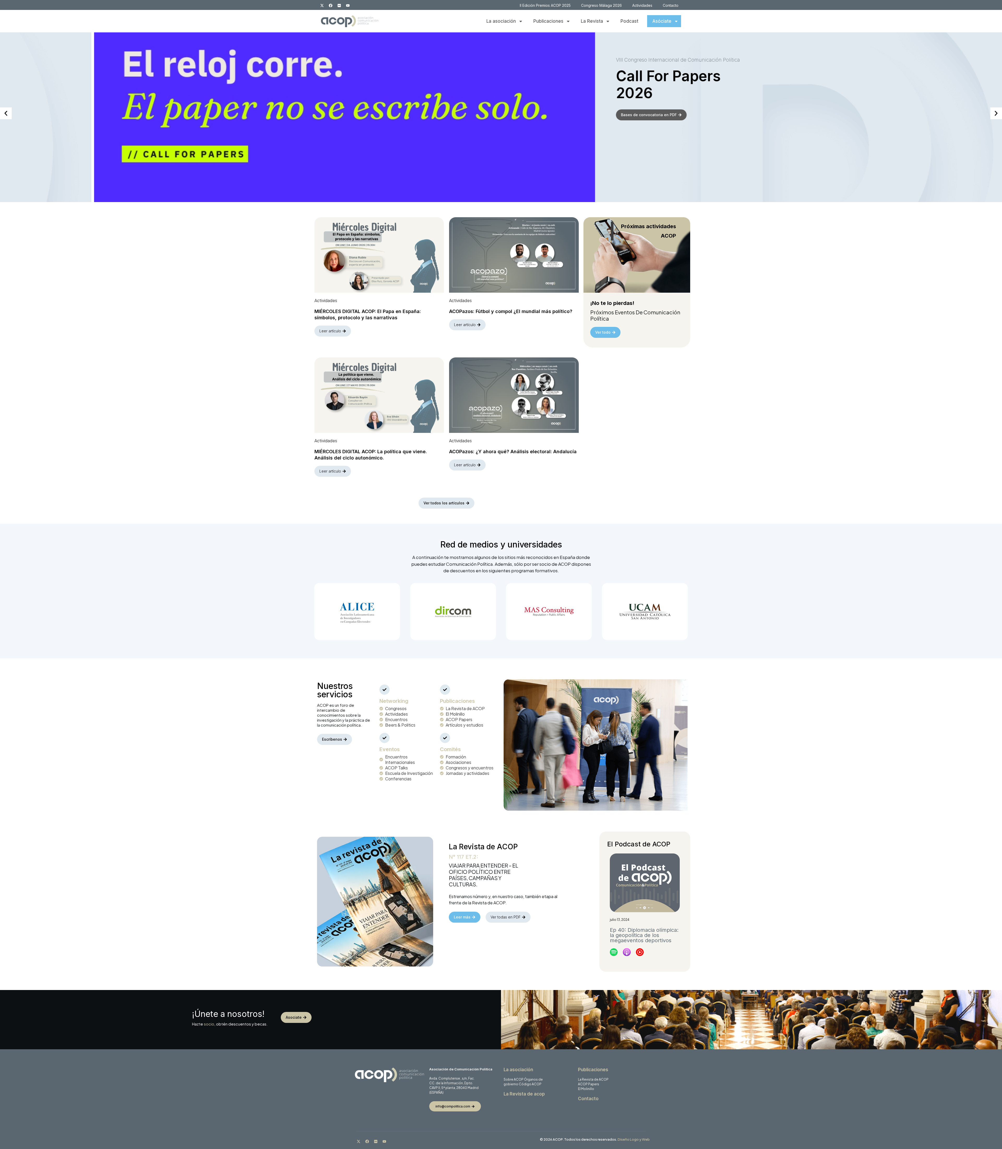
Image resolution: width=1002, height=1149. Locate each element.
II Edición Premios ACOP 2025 (545, 5)
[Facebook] (330, 5)
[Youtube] (347, 5)
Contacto (670, 5)
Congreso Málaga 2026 (601, 5)
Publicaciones (548, 21)
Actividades (642, 5)
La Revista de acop (524, 1094)
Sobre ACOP (513, 1079)
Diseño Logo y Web (634, 1139)
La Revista (592, 21)
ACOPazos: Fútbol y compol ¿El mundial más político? (510, 311)
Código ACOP (530, 1084)
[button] (6, 113)
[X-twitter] (322, 5)
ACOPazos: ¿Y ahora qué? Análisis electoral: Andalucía (513, 451)
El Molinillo (586, 1089)
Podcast (629, 21)
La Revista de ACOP (593, 1079)
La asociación (501, 21)
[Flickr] (339, 5)
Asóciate (661, 21)
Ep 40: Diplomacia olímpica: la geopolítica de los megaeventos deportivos (644, 935)
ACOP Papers (588, 1084)
